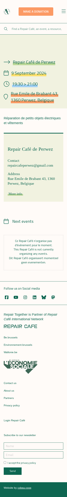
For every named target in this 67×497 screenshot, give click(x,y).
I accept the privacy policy (22, 463)
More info (15, 194)
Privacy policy (12, 405)
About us (9, 390)
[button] (63, 11)
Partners (9, 398)
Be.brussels (10, 337)
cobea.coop (24, 487)
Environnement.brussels (18, 344)
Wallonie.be (10, 352)
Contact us (10, 383)
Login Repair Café (14, 420)
